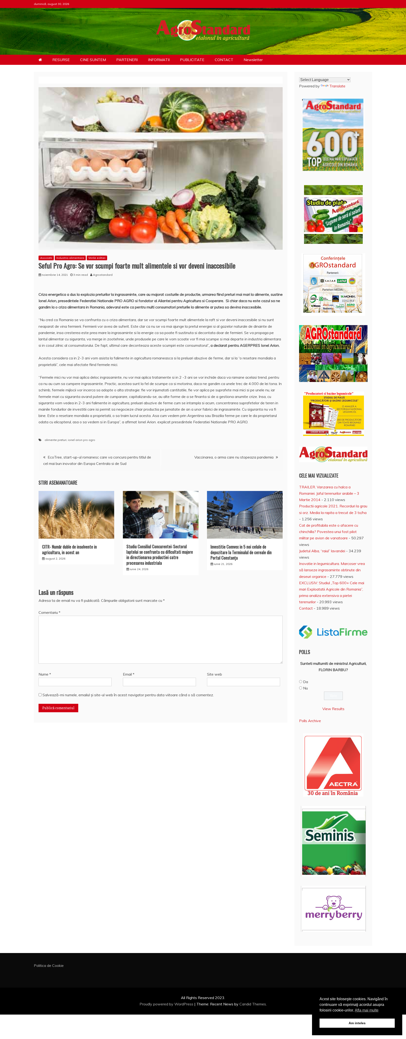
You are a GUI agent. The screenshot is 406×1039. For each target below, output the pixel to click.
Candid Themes (252, 1004)
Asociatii (46, 258)
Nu (305, 688)
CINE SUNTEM (93, 59)
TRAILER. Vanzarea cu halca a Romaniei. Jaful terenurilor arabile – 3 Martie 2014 (329, 493)
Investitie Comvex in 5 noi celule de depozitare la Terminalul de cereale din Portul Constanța (241, 552)
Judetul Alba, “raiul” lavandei (322, 551)
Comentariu (49, 612)
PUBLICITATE (192, 59)
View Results (333, 708)
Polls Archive (310, 720)
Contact (306, 608)
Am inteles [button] (357, 1023)
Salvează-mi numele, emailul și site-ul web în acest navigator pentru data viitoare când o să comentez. (128, 695)
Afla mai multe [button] (367, 1010)
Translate (337, 86)
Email (128, 674)
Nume (45, 674)
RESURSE (61, 59)
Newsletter (253, 59)
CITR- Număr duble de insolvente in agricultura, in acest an (69, 549)
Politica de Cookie (49, 965)
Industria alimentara (70, 258)
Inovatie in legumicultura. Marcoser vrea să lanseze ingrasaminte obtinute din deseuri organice (332, 570)
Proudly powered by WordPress (167, 1004)
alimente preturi (55, 440)
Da (305, 681)
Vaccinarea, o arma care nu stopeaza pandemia (233, 457)
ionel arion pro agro (81, 440)
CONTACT (224, 59)
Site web (214, 674)
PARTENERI (127, 59)
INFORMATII (159, 59)
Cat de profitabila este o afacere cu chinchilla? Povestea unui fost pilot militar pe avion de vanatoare (328, 531)
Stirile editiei (96, 258)
